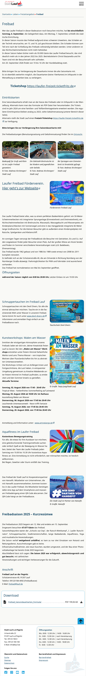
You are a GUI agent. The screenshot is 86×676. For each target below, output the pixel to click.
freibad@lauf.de (16, 584)
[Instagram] (11, 672)
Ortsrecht (78, 134)
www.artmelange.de (44, 423)
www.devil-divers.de (36, 316)
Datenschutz (9, 663)
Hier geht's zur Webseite (20, 188)
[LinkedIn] (23, 672)
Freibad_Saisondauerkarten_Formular (24, 602)
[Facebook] (5, 672)
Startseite (6, 14)
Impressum (43, 660)
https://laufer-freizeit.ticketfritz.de (50, 86)
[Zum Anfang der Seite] (81, 621)
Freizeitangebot (27, 14)
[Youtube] (17, 672)
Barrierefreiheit (45, 657)
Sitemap (7, 660)
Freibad (39, 14)
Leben (15, 14)
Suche (6, 657)
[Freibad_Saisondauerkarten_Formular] (81, 602)
